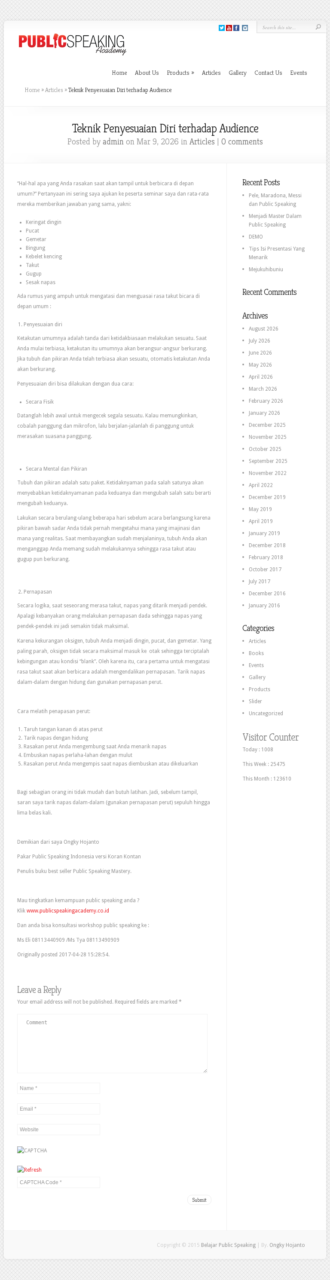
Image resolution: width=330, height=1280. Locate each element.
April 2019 (261, 521)
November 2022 (268, 473)
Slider (255, 701)
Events (298, 72)
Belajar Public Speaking (228, 1245)
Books (256, 653)
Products (180, 72)
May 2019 (260, 509)
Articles (211, 72)
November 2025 (268, 437)
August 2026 (263, 329)
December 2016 (267, 594)
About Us (147, 72)
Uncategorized (266, 713)
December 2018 (267, 545)
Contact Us (268, 72)
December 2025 (267, 425)
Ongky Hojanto (287, 1245)
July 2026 (259, 341)
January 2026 (264, 413)
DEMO (256, 237)
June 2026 (260, 353)
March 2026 (263, 389)
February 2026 (266, 401)
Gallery (238, 72)
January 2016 (264, 606)
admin (113, 141)
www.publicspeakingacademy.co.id (68, 911)
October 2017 (265, 570)
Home (119, 72)
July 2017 (259, 582)
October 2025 (265, 449)
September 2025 (268, 461)
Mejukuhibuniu (266, 269)
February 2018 (266, 557)
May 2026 (260, 365)
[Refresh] (29, 1170)
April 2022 (261, 485)
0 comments (242, 141)
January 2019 (264, 533)
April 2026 (261, 377)
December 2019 (267, 497)
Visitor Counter (270, 737)
